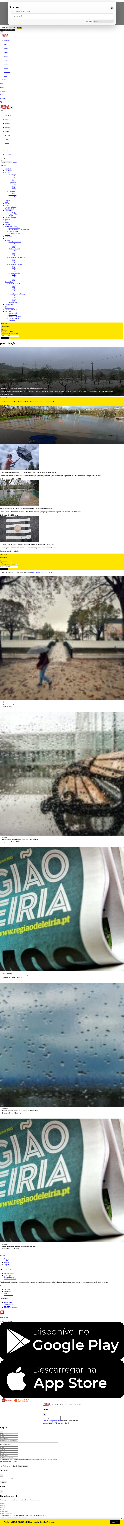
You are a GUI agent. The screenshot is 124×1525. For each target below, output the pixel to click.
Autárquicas (12, 174)
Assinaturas (7, 1291)
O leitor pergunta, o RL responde (19, 229)
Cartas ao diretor (14, 231)
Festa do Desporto (14, 283)
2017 (14, 179)
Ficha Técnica (13, 315)
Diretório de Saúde (14, 273)
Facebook (7, 1259)
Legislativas (12, 182)
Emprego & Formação (11, 309)
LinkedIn (6, 1264)
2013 (14, 181)
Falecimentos (9, 304)
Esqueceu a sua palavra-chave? (52, 1421)
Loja (15, 27)
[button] (62, 84)
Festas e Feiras (13, 214)
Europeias (12, 191)
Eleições (7, 172)
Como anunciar (9, 308)
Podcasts (7, 235)
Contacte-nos (4, 27)
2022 (14, 188)
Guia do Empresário (15, 242)
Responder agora (5, 405)
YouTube (6, 1266)
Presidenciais (12, 195)
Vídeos (7, 222)
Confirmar (3, 1482)
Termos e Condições (15, 316)
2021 (14, 177)
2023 (14, 247)
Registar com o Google (9, 1466)
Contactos (12, 320)
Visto (6, 221)
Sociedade (8, 169)
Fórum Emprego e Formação (17, 294)
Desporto (7, 203)
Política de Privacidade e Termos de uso (41, 572)
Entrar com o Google (62, 1423)
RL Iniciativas (9, 282)
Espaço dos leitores (14, 228)
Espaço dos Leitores (11, 226)
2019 (14, 189)
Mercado (7, 200)
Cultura (7, 205)
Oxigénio (11, 216)
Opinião (7, 219)
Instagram (7, 1262)
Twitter (6, 1261)
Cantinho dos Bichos (11, 217)
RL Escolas (8, 236)
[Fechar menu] (11, 107)
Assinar (10, 27)
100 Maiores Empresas (15, 264)
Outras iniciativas (14, 302)
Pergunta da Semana (11, 207)
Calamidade (8, 170)
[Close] (44, 1414)
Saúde (6, 202)
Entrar (19, 27)
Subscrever (5, 337)
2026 (14, 196)
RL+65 (7, 238)
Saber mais (4, 330)
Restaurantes (12, 212)
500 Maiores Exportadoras (17, 257)
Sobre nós (8, 311)
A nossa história (13, 313)
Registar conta (23, 1466)
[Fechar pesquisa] (112, 8)
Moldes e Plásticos (14, 249)
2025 (14, 176)
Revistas (7, 240)
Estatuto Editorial (14, 318)
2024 (14, 186)
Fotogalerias (8, 224)
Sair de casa (8, 210)
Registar (9, 162)
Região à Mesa (9, 209)
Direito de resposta (14, 233)
